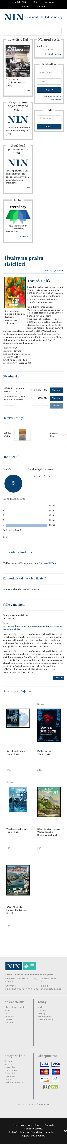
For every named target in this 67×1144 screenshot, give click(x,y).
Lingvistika (9, 1067)
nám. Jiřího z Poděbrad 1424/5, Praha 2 (21, 980)
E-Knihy (41, 1013)
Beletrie (8, 1064)
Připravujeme (45, 1016)
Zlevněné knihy (45, 1019)
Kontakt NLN (19, 2)
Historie (8, 1061)
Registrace (56, 99)
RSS (35, 2)
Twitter (25, 6)
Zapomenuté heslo (51, 96)
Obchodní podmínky (15, 1007)
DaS (6, 1013)
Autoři (7, 1010)
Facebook (49, 2)
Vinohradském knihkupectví (39, 974)
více (29, 90)
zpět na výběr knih (53, 270)
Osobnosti (9, 1076)
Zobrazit (58, 677)
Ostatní (8, 1079)
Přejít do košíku (53, 54)
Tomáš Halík (38, 281)
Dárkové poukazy (13, 1082)
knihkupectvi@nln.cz (51, 989)
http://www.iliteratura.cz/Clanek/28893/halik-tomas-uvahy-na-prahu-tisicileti (32, 628)
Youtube (40, 6)
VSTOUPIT (25, 236)
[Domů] (33, 17)
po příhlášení (49, 563)
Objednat (56, 390)
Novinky (42, 1010)
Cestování (9, 1073)
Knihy (41, 1007)
